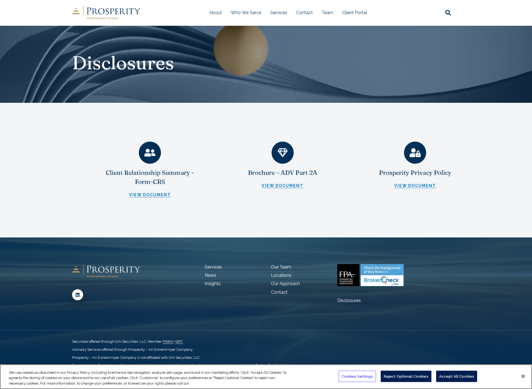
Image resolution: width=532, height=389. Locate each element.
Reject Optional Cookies (406, 376)
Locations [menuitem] (281, 275)
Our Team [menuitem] (281, 267)
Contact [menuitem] (304, 12)
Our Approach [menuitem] (285, 283)
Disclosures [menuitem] (349, 300)
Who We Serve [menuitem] (246, 12)
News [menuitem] (210, 275)
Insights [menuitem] (213, 283)
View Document (150, 194)
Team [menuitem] (327, 12)
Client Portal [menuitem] (354, 12)
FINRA (168, 341)
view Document (282, 185)
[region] (266, 376)
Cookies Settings (357, 376)
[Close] (523, 376)
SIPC (179, 341)
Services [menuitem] (278, 12)
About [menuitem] (215, 12)
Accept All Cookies (456, 376)
